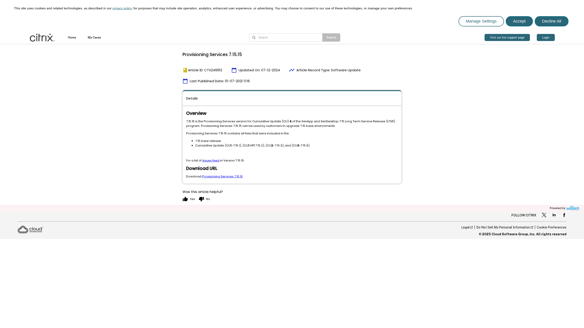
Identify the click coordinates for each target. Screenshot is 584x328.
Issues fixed (210, 160)
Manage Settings (481, 21)
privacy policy (122, 8)
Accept (519, 21)
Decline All (551, 21)
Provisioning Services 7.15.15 (222, 176)
